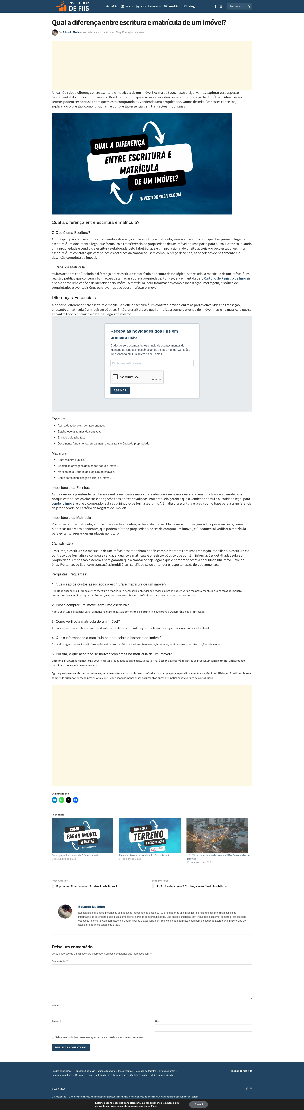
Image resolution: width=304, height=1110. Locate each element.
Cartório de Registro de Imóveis (227, 278)
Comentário (60, 961)
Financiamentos (167, 1070)
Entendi (198, 1104)
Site (157, 1021)
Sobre (144, 1075)
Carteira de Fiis (102, 1075)
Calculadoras (149, 6)
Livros (89, 1075)
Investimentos (125, 1070)
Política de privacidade (161, 1075)
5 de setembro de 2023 (99, 32)
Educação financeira (133, 32)
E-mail (57, 1021)
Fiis (128, 6)
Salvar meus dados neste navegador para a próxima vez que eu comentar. (99, 1037)
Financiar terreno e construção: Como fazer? (144, 855)
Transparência (120, 1075)
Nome (56, 1005)
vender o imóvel (63, 503)
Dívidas (79, 1075)
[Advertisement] (152, 65)
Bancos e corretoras (62, 1075)
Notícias (174, 6)
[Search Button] (249, 6)
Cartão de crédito (106, 1070)
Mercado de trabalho (145, 1070)
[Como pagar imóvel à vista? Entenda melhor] (84, 835)
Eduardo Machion (72, 32)
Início (114, 6)
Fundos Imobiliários (62, 1070)
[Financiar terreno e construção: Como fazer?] (151, 835)
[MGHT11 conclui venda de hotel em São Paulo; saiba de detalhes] (218, 835)
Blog (192, 6)
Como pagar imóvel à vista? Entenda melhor (76, 855)
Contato (134, 1075)
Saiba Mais (150, 1106)
